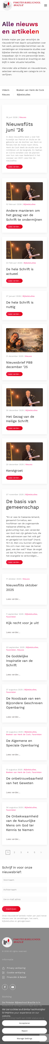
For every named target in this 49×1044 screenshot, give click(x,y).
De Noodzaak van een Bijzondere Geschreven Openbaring (24, 703)
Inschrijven (11, 909)
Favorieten (11, 617)
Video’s (5, 90)
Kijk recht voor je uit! (22, 623)
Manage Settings (24, 1038)
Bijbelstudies (23, 94)
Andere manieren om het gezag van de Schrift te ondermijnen (24, 215)
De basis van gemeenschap (22, 504)
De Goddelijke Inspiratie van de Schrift (19, 660)
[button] (45, 5)
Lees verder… (14, 167)
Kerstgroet (14, 471)
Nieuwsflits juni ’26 (19, 127)
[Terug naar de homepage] (21, 5)
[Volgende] (41, 852)
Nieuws (6, 94)
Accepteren (24, 1023)
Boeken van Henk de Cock (30, 90)
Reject (24, 1031)
